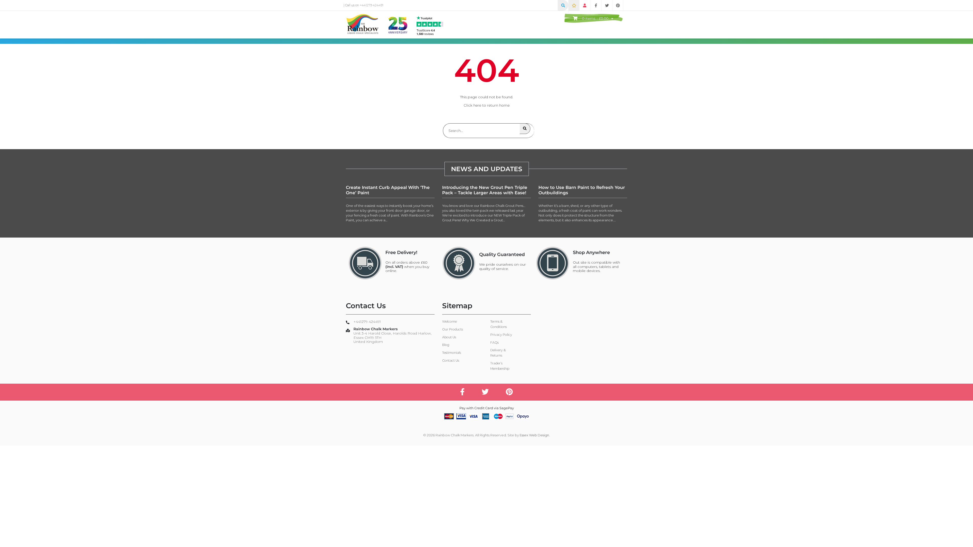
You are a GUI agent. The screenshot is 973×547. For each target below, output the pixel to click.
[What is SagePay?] (522, 416)
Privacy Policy (501, 335)
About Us (449, 337)
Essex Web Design (534, 435)
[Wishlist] (574, 5)
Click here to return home (487, 105)
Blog (445, 345)
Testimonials (451, 353)
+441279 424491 (371, 5)
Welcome (449, 321)
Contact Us (450, 360)
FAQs (494, 342)
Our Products (452, 329)
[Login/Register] (584, 5)
